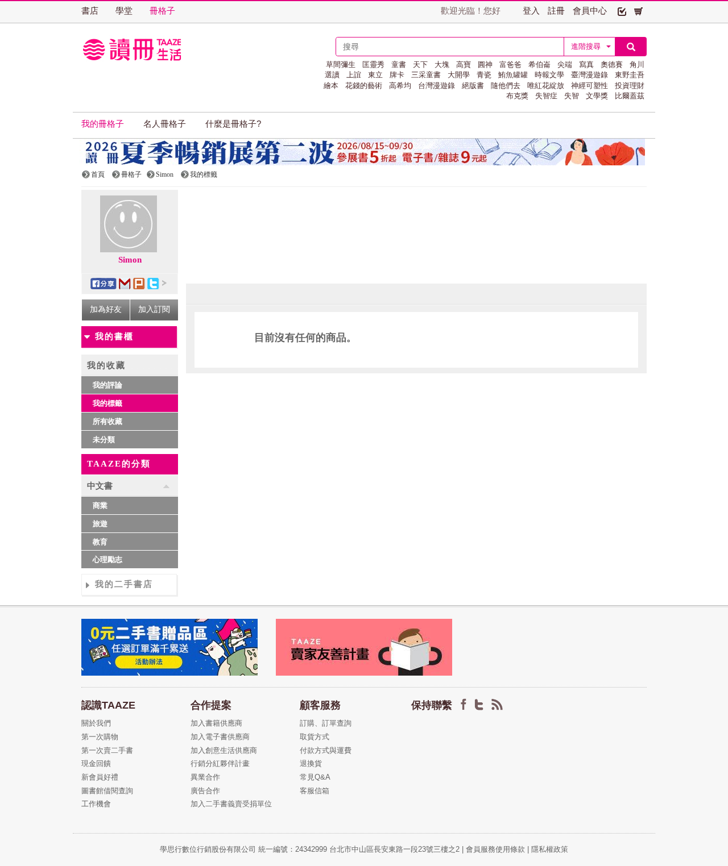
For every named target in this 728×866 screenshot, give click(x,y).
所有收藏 (107, 421)
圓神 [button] (485, 64)
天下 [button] (420, 64)
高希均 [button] (400, 85)
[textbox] (450, 47)
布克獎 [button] (517, 95)
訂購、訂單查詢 (325, 723)
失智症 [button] (546, 95)
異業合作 (205, 777)
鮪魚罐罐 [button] (513, 74)
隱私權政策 (549, 849)
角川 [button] (637, 64)
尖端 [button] (564, 64)
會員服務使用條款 (495, 849)
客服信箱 (314, 790)
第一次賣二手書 (107, 750)
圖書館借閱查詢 (107, 790)
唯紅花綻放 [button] (545, 85)
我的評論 (107, 385)
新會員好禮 (99, 777)
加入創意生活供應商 (224, 750)
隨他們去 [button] (505, 85)
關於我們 (96, 723)
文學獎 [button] (597, 95)
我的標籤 (107, 403)
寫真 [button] (586, 64)
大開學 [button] (459, 74)
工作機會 (96, 804)
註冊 (556, 10)
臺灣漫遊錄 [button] (589, 74)
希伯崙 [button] (539, 64)
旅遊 (100, 523)
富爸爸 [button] (510, 64)
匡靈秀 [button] (373, 64)
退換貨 (311, 763)
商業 (100, 505)
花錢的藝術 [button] (363, 85)
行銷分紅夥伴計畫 (220, 763)
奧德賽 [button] (612, 64)
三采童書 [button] (426, 74)
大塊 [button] (442, 64)
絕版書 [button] (473, 85)
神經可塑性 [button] (589, 85)
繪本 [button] (331, 85)
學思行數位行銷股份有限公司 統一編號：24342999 (244, 849)
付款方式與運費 (325, 750)
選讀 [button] (332, 74)
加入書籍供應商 (216, 723)
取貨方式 (314, 736)
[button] (622, 11)
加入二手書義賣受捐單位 (231, 804)
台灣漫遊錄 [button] (436, 85)
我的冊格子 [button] (102, 123)
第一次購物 (99, 736)
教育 (100, 542)
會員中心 (590, 10)
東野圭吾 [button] (629, 74)
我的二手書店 (124, 584)
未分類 (104, 439)
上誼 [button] (353, 74)
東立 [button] (375, 74)
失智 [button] (571, 95)
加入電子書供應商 (220, 736)
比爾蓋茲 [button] (629, 95)
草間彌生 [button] (340, 64)
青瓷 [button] (484, 74)
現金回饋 (96, 763)
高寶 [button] (463, 64)
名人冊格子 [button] (164, 123)
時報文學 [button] (549, 74)
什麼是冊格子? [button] (233, 123)
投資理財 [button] (629, 85)
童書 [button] (398, 64)
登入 (531, 10)
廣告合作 (205, 790)
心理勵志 (107, 559)
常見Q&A (315, 777)
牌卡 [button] (397, 74)
